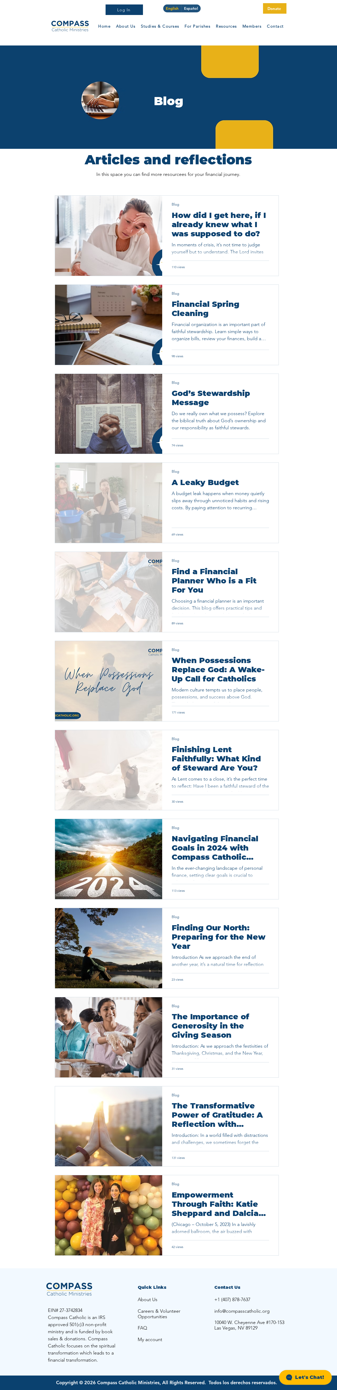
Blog (175, 204)
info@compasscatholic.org (242, 1311)
